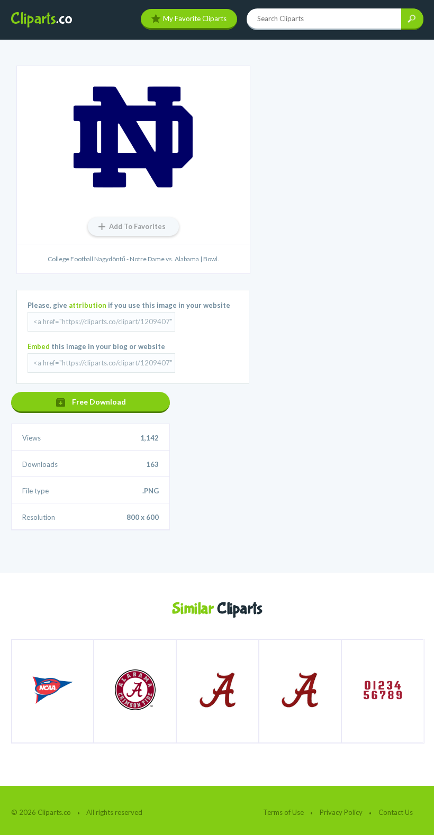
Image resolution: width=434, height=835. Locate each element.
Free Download (99, 401)
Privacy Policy (341, 812)
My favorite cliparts (195, 18)
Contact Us (395, 812)
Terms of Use (283, 812)
